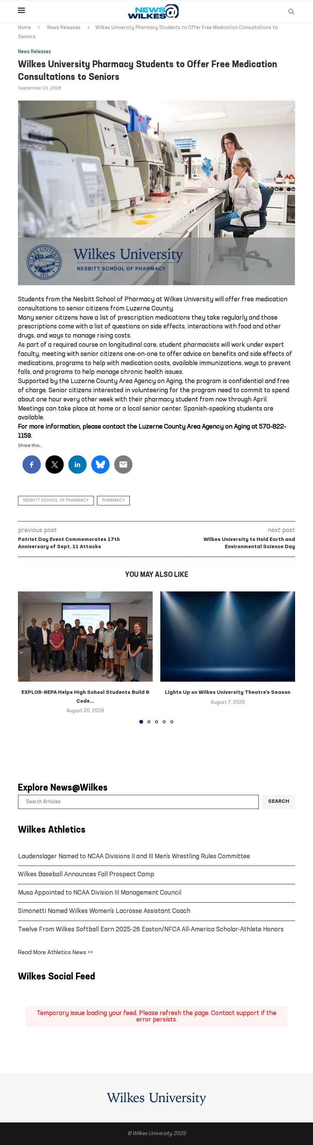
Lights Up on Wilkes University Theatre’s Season (227, 692)
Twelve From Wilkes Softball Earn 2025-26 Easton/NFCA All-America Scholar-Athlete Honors (151, 929)
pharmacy (113, 501)
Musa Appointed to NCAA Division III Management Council (99, 893)
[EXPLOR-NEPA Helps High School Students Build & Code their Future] (85, 636)
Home (24, 27)
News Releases (64, 27)
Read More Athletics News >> (55, 953)
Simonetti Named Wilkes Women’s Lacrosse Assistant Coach (104, 911)
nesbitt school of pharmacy (56, 501)
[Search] (291, 11)
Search (278, 801)
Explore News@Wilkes (63, 788)
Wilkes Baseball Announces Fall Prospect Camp (86, 874)
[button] (28, 657)
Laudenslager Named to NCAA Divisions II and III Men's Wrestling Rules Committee (134, 856)
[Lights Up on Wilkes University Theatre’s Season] (227, 636)
